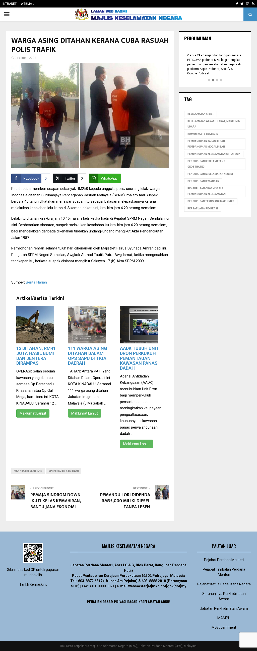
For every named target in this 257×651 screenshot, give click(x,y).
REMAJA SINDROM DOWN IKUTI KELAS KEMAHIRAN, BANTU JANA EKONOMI (55, 501)
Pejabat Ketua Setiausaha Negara (224, 584)
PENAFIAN (94, 601)
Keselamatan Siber (200, 113)
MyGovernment (224, 627)
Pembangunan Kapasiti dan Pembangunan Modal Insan (206, 144)
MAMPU (223, 618)
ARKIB (165, 601)
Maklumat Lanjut (33, 413)
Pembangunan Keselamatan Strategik (213, 154)
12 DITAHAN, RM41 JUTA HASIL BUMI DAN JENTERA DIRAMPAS (36, 356)
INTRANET (10, 4)
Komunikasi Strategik (202, 134)
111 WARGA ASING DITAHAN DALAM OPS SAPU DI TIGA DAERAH (87, 356)
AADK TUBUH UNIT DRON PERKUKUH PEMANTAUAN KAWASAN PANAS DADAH (139, 358)
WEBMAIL (27, 4)
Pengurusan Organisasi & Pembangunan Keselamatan (206, 191)
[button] (209, 80)
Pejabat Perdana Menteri (224, 560)
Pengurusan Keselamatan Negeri (210, 174)
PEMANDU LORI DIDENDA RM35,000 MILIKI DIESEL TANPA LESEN (125, 501)
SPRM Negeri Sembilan (63, 470)
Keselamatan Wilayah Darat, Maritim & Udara (213, 124)
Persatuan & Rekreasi (202, 208)
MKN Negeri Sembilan (28, 470)
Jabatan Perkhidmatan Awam (224, 608)
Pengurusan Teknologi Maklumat (210, 201)
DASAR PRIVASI (114, 601)
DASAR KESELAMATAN (143, 601)
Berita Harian (36, 282)
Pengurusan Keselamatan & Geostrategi (206, 164)
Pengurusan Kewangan (203, 181)
